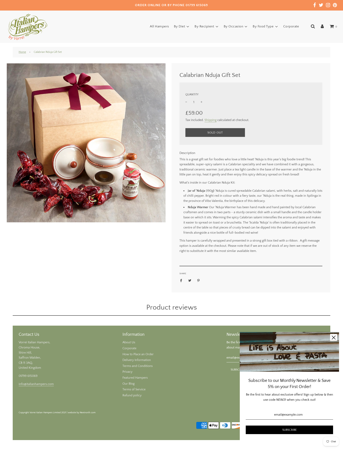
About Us (128, 342)
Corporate (291, 26)
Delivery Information (136, 360)
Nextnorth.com (87, 412)
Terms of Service (133, 389)
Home (22, 52)
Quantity (191, 94)
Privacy (127, 372)
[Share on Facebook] (182, 280)
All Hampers (159, 26)
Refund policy (132, 395)
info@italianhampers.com (36, 384)
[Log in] (322, 26)
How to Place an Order (138, 354)
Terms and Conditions (137, 366)
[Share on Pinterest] (198, 280)
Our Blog (128, 383)
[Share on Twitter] (190, 280)
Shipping (210, 120)
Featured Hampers (135, 377)
